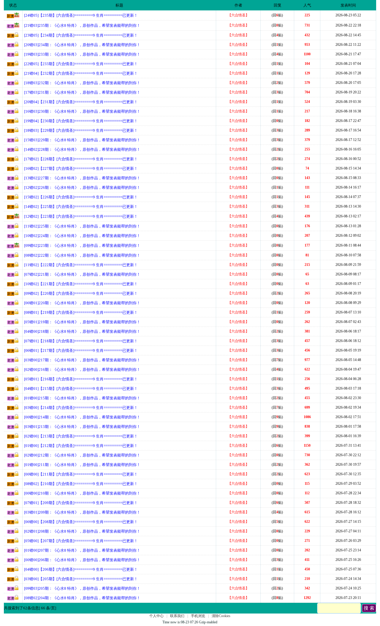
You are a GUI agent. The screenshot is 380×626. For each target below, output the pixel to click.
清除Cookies (221, 616)
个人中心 (156, 616)
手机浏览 (198, 616)
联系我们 (177, 616)
